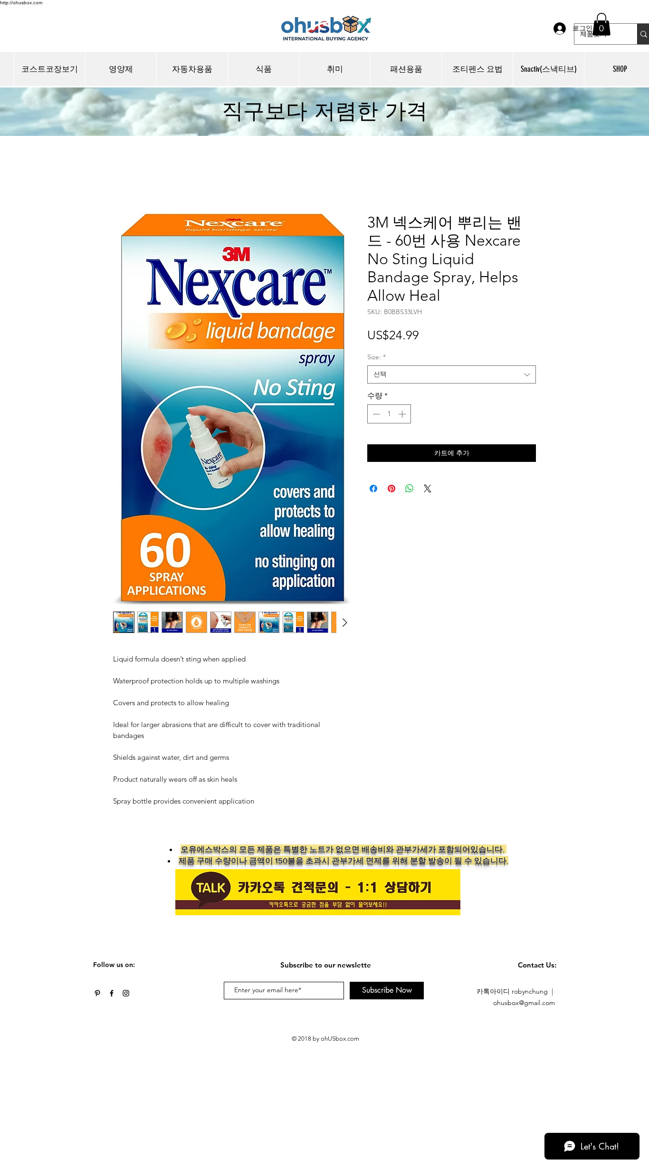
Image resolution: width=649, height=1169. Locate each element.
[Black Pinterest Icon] (97, 995)
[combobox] (451, 376)
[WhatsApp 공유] (409, 484)
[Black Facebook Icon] (111, 995)
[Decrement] (375, 416)
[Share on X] (427, 484)
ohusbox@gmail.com (524, 1004)
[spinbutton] (389, 416)
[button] (601, 24)
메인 (120, 180)
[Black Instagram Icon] (126, 995)
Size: (376, 359)
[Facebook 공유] (373, 484)
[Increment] (403, 416)
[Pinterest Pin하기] (391, 484)
